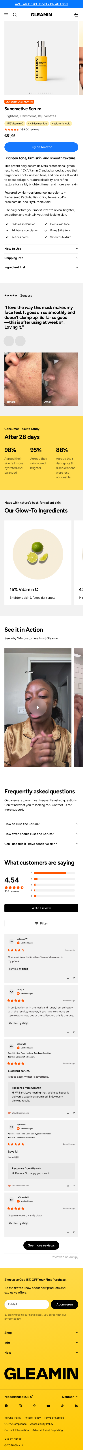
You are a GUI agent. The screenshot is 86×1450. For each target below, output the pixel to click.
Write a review (41, 908)
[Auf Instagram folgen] (20, 1406)
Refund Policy (12, 1417)
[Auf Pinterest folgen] (34, 1406)
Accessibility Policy (41, 1423)
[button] (53, 873)
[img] (25, 942)
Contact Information (16, 1430)
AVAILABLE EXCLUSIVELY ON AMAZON (41, 4)
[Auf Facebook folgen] (6, 1406)
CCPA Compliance (15, 1423)
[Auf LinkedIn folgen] (76, 1406)
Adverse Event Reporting (47, 1430)
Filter (44, 923)
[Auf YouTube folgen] (48, 1406)
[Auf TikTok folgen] (62, 1406)
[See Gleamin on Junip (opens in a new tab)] (73, 1257)
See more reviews (41, 1245)
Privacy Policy (32, 1417)
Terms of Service (54, 1417)
